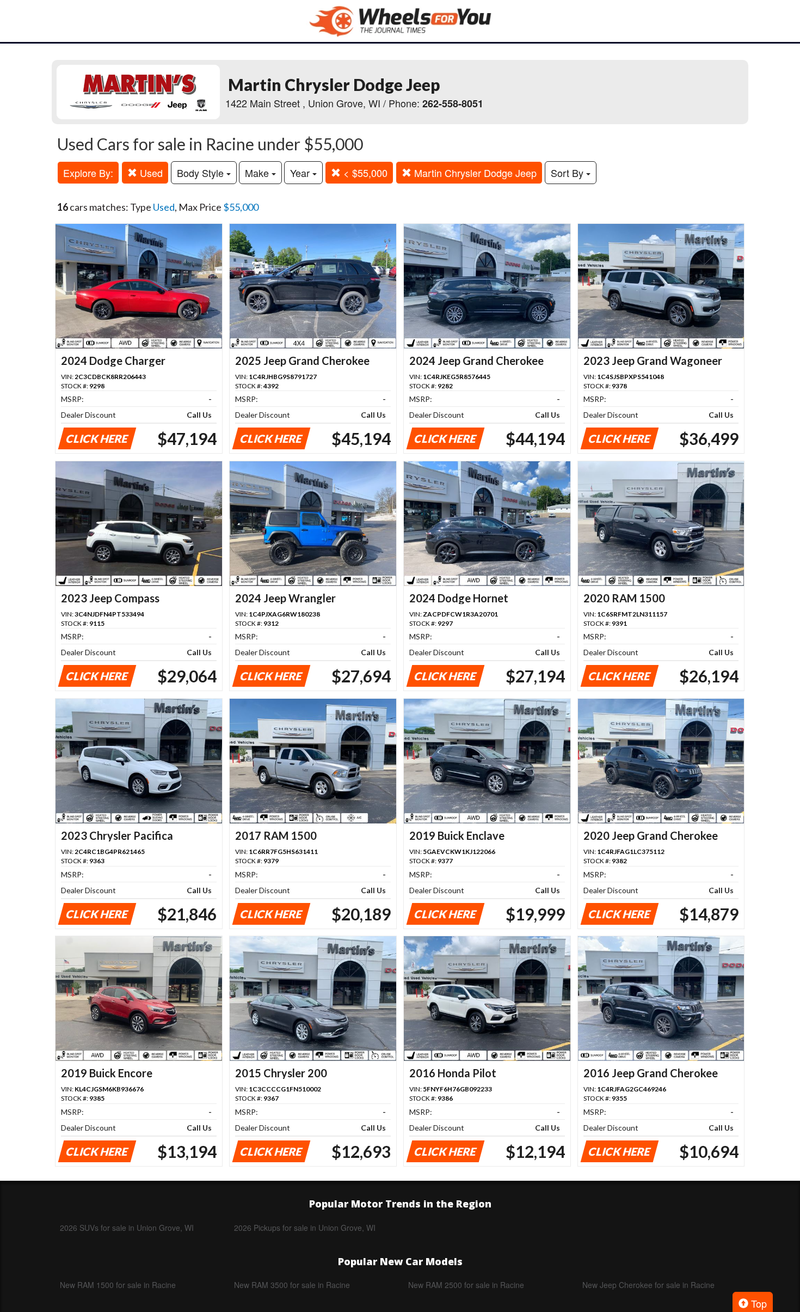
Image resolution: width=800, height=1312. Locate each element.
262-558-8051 (452, 103)
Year (301, 173)
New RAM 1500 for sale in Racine (118, 1284)
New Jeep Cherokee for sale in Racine (648, 1284)
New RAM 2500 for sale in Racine (466, 1284)
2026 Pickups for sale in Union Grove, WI (305, 1227)
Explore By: (88, 173)
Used (150, 173)
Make (258, 173)
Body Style (201, 173)
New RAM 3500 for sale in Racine (292, 1284)
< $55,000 (364, 173)
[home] (400, 21)
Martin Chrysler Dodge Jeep (474, 173)
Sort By (568, 173)
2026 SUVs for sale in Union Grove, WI (127, 1227)
